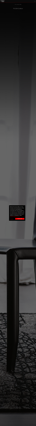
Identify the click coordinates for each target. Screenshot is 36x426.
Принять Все (19, 218)
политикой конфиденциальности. (15, 216)
